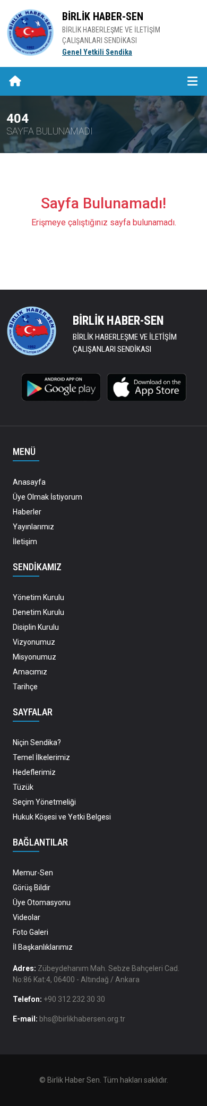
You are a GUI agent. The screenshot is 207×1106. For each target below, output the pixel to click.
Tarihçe (25, 686)
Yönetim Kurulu (38, 597)
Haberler (27, 512)
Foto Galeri (30, 932)
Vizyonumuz (34, 642)
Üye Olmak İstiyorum (47, 497)
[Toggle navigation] (192, 81)
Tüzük (23, 787)
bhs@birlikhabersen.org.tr (82, 1019)
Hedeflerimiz (34, 772)
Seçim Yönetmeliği (44, 802)
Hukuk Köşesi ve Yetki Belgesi (62, 817)
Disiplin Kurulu (36, 627)
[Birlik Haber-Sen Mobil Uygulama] (61, 386)
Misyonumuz (34, 657)
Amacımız (30, 672)
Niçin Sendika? (37, 742)
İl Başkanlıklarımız (43, 947)
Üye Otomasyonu (42, 902)
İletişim (25, 541)
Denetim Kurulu (38, 612)
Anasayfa (29, 482)
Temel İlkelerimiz (41, 757)
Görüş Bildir (31, 887)
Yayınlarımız (33, 526)
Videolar (26, 917)
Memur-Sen (33, 872)
